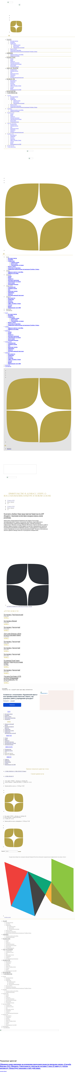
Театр (9, 39)
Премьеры (11, 299)
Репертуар (11, 57)
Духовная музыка (14, 66)
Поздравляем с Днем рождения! (12, 627)
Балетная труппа (12, 291)
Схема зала (11, 261)
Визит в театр (12, 266)
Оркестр (10, 294)
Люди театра (12, 68)
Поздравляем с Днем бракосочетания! (13, 614)
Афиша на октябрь (14, 55)
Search (3, 851)
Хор (9, 290)
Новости (11, 79)
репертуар (9, 735)
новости (9, 757)
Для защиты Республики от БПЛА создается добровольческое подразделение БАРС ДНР (12, 678)
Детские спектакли (13, 280)
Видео (10, 306)
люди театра (9, 747)
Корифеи (10, 259)
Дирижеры (11, 292)
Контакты (11, 91)
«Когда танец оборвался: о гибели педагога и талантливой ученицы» (12, 634)
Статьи (10, 305)
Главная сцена (15, 262)
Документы (12, 93)
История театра (12, 258)
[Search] (19, 851)
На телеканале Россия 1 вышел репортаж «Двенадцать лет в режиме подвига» (13, 662)
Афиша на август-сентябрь (15, 272)
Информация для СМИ (15, 89)
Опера (9, 276)
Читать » (6, 618)
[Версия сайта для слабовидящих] (9, 36)
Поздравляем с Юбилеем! (10, 621)
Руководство (12, 287)
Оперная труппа (14, 71)
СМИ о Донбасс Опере (15, 85)
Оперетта (10, 279)
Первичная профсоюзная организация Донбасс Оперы (23, 51)
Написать (12, 704)
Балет (9, 277)
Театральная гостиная (18, 47)
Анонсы (10, 301)
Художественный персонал (17, 77)
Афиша (10, 53)
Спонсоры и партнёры (14, 268)
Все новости (11, 298)
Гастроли (10, 302)
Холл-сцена (14, 264)
